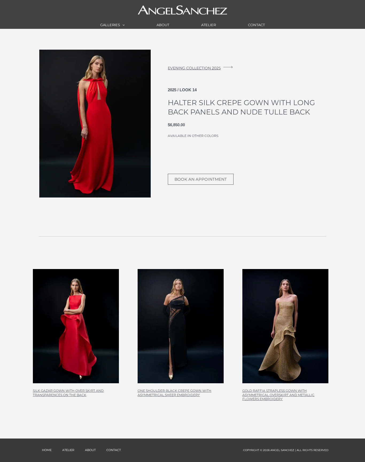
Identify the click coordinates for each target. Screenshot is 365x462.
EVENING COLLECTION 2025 (194, 68)
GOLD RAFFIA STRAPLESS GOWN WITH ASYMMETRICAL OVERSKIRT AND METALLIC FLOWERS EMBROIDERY (278, 395)
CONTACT (256, 25)
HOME (47, 450)
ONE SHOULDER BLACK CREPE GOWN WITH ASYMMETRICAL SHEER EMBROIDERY (174, 393)
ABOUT (163, 25)
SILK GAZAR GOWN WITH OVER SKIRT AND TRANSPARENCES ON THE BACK (68, 393)
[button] (122, 25)
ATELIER (208, 25)
